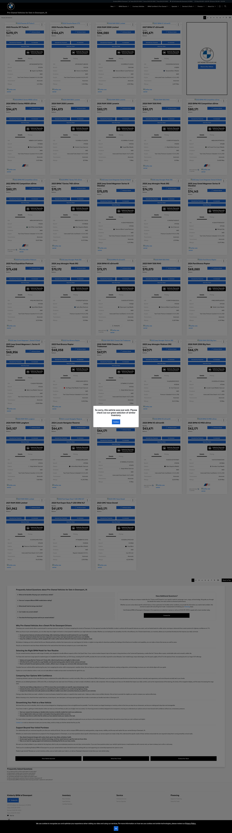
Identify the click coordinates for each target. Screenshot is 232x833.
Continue (116, 422)
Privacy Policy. (190, 823)
